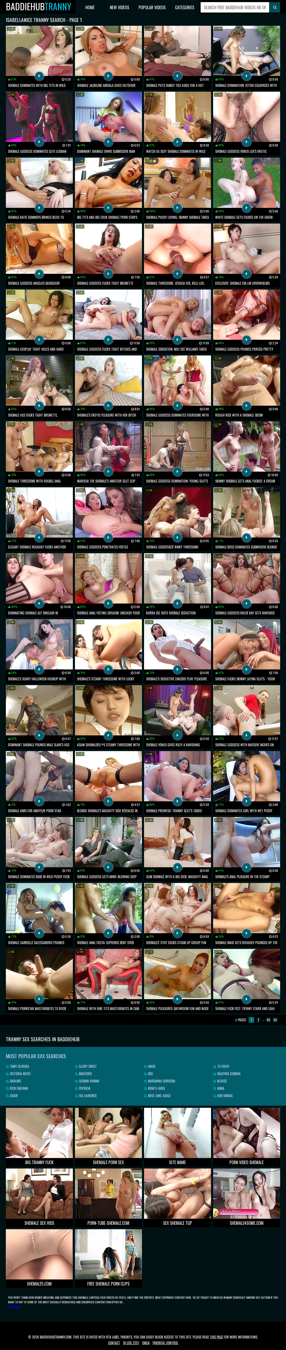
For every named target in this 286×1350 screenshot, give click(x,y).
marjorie (85, 1073)
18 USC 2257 (131, 1342)
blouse (221, 1081)
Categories (184, 7)
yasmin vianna (88, 1081)
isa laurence (87, 1095)
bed (150, 1073)
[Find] (275, 7)
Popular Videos (152, 7)
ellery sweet (87, 1066)
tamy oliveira (19, 1066)
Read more (14, 1306)
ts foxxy (222, 1066)
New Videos (119, 7)
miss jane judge (158, 1095)
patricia (84, 1088)
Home (90, 7)
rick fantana (18, 1088)
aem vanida (224, 1095)
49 (268, 1019)
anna (220, 1088)
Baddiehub (38, 6)
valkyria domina (228, 1073)
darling (15, 1081)
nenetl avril (156, 1088)
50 (275, 1019)
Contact (114, 1342)
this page (216, 1337)
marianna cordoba (161, 1081)
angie (151, 1066)
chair (13, 1095)
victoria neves (20, 1073)
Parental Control (165, 1342)
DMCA (146, 1342)
